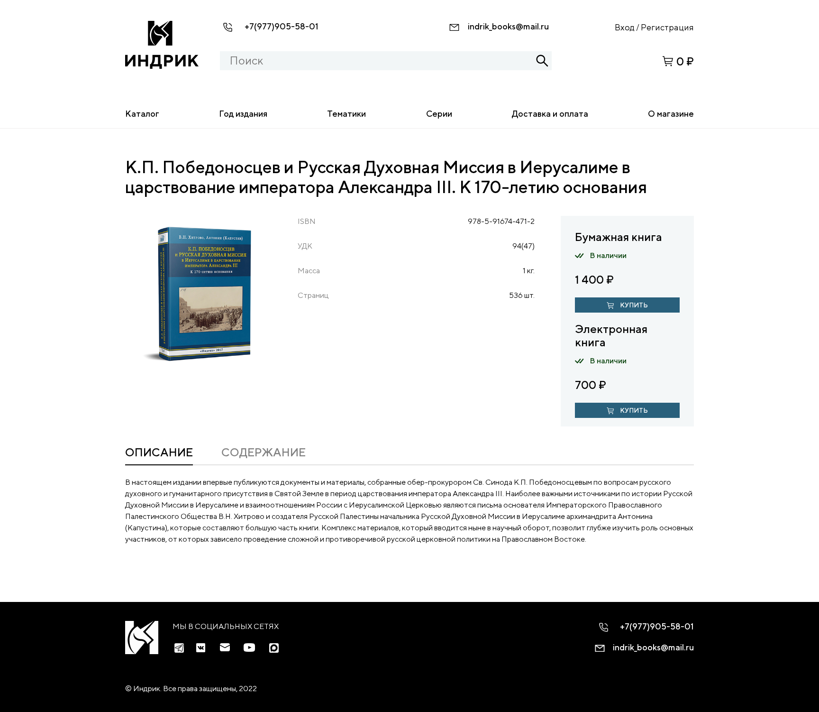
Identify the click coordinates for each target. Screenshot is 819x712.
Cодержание (263, 452)
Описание (159, 452)
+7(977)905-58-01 (281, 26)
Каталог (142, 114)
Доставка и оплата (550, 114)
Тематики (346, 114)
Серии (439, 114)
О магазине (671, 114)
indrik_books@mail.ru (508, 26)
